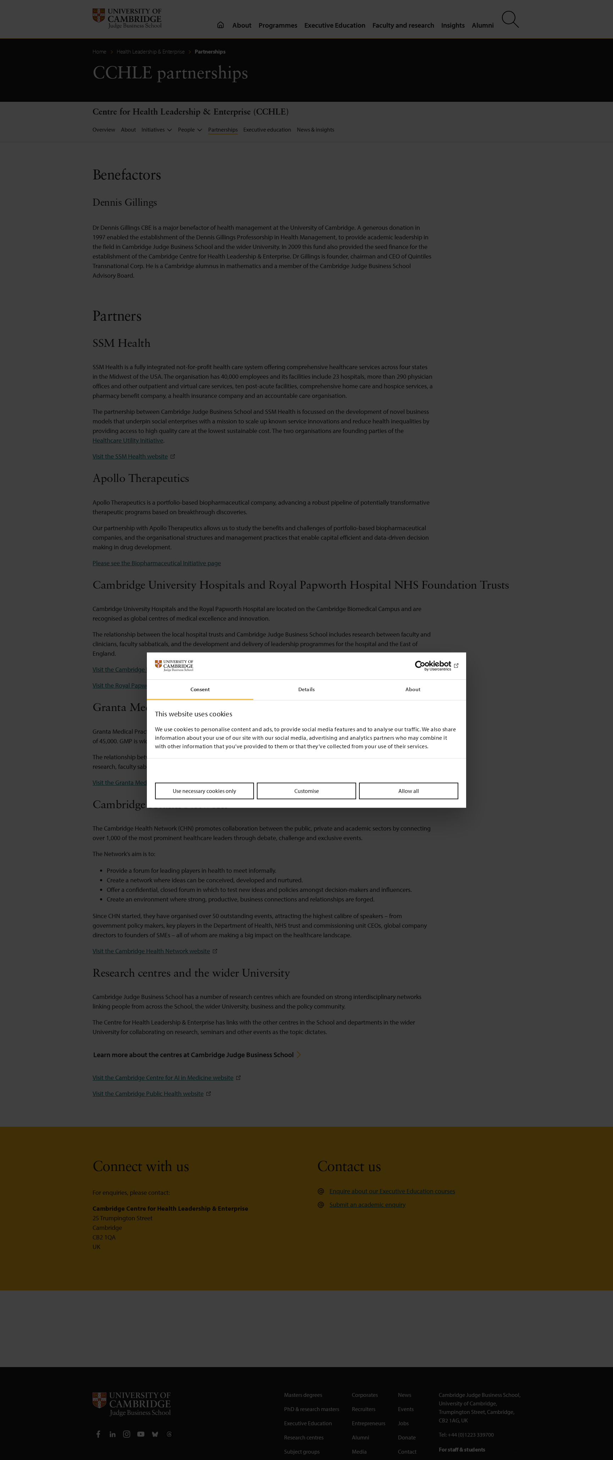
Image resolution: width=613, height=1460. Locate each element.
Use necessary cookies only (204, 790)
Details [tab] (306, 689)
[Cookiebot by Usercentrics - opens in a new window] (427, 666)
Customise (306, 790)
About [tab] (412, 689)
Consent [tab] (200, 689)
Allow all (408, 790)
